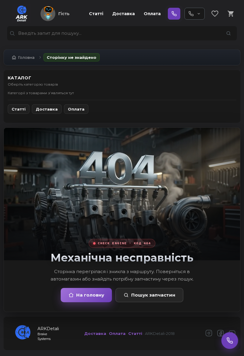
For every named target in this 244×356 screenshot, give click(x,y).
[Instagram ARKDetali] (208, 334)
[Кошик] (231, 14)
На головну (90, 295)
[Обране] (215, 14)
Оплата (152, 13)
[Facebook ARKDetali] (220, 334)
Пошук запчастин (153, 295)
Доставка (123, 13)
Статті (96, 13)
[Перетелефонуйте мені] (229, 340)
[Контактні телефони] (194, 14)
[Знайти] (228, 33)
